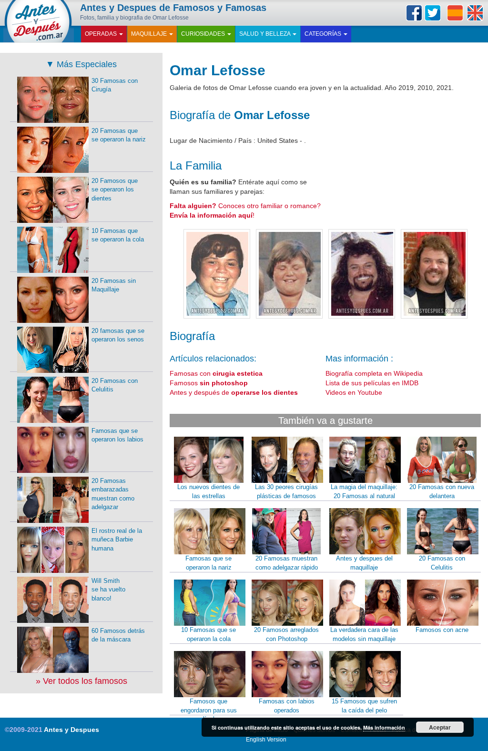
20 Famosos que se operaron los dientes (115, 189)
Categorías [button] (324, 33)
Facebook (414, 13)
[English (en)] (475, 13)
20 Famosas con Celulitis (442, 563)
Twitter (433, 13)
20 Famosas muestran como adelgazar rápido (286, 563)
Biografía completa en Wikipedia (374, 373)
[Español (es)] (455, 13)
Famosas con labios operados (287, 706)
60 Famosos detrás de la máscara (118, 635)
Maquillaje (149, 33)
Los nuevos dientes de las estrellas (208, 491)
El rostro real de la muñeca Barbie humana (117, 539)
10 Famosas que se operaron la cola (208, 634)
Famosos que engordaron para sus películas (209, 710)
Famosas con (216, 373)
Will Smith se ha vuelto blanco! (108, 589)
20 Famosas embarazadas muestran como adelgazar (113, 494)
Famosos (209, 383)
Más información (384, 727)
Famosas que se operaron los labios (117, 435)
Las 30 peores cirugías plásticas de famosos (286, 491)
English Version (266, 739)
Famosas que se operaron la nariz (208, 563)
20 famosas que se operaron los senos (118, 335)
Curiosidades (203, 33)
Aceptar (440, 727)
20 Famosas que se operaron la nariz (119, 135)
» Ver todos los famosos (81, 681)
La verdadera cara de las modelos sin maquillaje (364, 634)
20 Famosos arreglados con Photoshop (286, 634)
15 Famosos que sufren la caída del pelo (364, 706)
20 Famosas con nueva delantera (441, 491)
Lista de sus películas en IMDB (371, 383)
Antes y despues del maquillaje (364, 563)
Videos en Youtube (353, 392)
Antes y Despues (71, 729)
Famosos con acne (442, 629)
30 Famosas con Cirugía (115, 85)
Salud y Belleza (265, 33)
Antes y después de (234, 392)
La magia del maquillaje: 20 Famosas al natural (364, 491)
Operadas (101, 33)
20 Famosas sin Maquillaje (114, 285)
